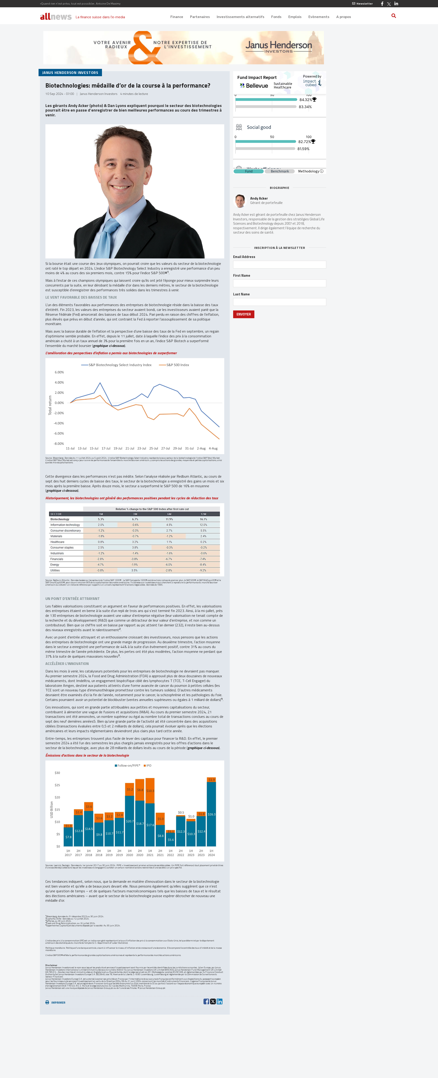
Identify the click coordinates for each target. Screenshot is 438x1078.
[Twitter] (389, 4)
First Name (241, 275)
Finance (176, 17)
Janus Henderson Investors (70, 72)
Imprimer (58, 1002)
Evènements (318, 17)
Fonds (276, 17)
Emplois (295, 17)
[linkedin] (219, 1001)
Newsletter (365, 3)
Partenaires (200, 17)
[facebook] (206, 1001)
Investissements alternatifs (240, 17)
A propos (343, 17)
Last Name (241, 294)
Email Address (244, 257)
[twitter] (213, 1001)
